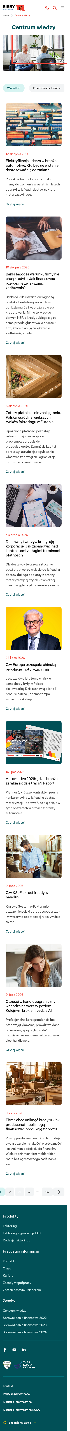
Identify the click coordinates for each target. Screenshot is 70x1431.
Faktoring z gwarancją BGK (22, 1233)
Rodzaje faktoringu (16, 1240)
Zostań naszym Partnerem (22, 1290)
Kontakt (8, 1261)
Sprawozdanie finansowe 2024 (25, 1332)
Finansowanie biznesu (47, 88)
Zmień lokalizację (20, 1423)
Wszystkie (13, 88)
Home (6, 15)
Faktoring (10, 1226)
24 (47, 1192)
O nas (7, 1268)
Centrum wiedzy (15, 1310)
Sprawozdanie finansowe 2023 (25, 1325)
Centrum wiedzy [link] (22, 15)
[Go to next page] (59, 1192)
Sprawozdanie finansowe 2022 (25, 1317)
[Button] (55, 8)
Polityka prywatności (16, 1394)
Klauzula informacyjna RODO (21, 1410)
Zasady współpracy (17, 1282)
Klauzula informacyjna (17, 1402)
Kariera (8, 1275)
